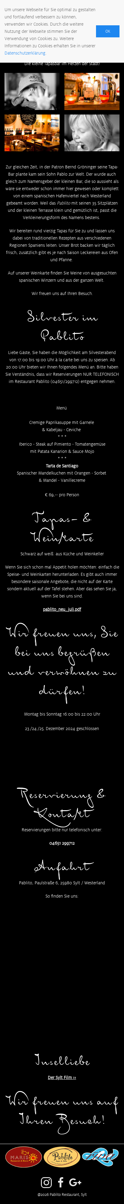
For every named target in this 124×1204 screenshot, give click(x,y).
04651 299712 (62, 843)
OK (107, 31)
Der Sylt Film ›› (62, 1077)
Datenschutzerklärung (25, 53)
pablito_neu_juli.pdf (62, 609)
